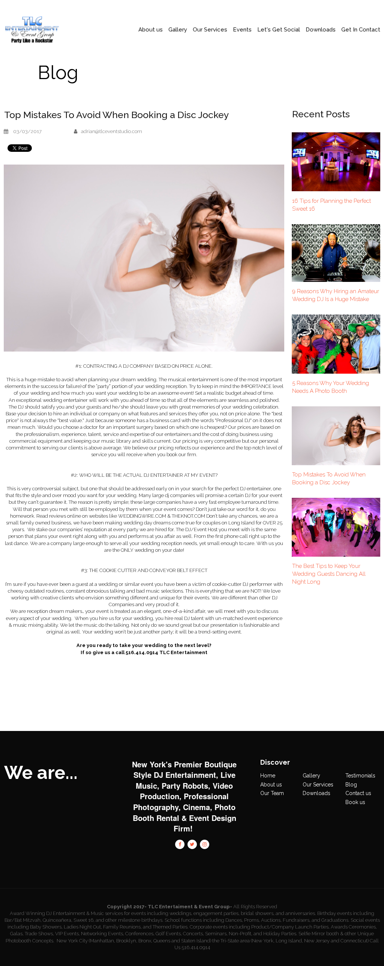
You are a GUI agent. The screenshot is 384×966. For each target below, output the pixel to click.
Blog (351, 785)
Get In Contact (360, 30)
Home (267, 776)
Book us (355, 802)
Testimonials (360, 776)
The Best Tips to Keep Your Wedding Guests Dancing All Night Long (329, 574)
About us (271, 785)
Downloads (316, 793)
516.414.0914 (196, 947)
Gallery (177, 30)
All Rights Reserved (255, 906)
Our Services (210, 30)
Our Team (272, 793)
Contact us (358, 793)
